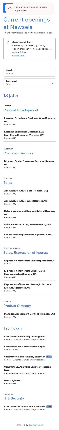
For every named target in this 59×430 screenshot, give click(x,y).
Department (11, 81)
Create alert (18, 55)
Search (9, 70)
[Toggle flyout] (52, 83)
